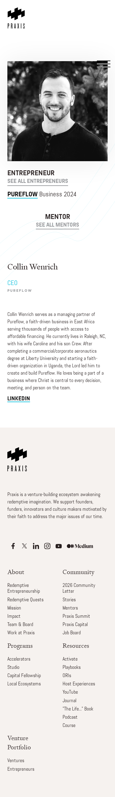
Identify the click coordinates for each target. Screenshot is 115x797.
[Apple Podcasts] (13, 546)
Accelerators (18, 659)
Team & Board (20, 624)
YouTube (70, 692)
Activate (70, 659)
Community (78, 572)
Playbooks (72, 667)
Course (69, 725)
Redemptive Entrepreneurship (23, 588)
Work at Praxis (21, 633)
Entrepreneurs (20, 769)
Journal (69, 701)
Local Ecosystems (24, 684)
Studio (13, 667)
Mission (14, 608)
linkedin (18, 399)
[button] (103, 31)
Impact (14, 616)
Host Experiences (79, 684)
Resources (76, 646)
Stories (69, 600)
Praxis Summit (76, 616)
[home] (17, 14)
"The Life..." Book (78, 709)
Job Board (72, 633)
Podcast (70, 717)
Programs (20, 646)
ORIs (67, 675)
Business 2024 (42, 194)
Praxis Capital (75, 624)
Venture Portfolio (19, 742)
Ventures (15, 760)
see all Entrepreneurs (37, 181)
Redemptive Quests (25, 600)
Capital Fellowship (24, 675)
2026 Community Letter (79, 588)
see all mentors (57, 225)
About (15, 572)
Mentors (70, 608)
